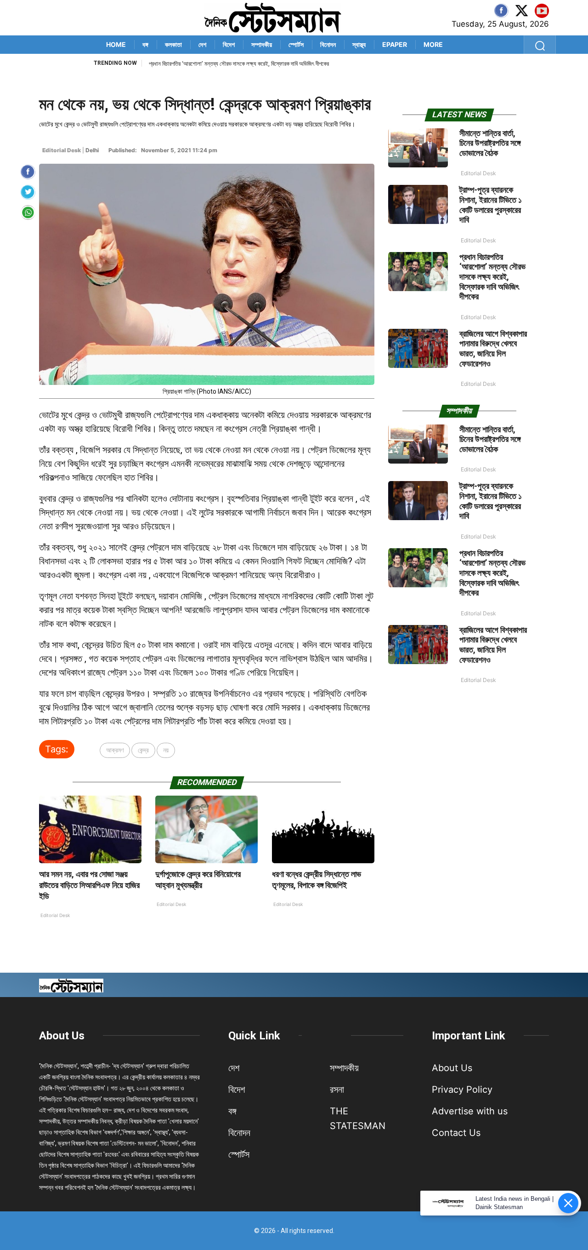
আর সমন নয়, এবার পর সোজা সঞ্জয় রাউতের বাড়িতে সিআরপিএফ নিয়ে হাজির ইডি (89, 885)
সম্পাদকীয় (261, 44)
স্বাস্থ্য (359, 44)
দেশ (202, 44)
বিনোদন (328, 44)
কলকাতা (173, 44)
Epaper (394, 44)
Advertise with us (470, 1111)
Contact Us (456, 1132)
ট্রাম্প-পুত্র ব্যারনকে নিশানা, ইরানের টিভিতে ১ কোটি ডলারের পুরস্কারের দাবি (490, 204)
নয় (166, 750)
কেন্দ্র (143, 750)
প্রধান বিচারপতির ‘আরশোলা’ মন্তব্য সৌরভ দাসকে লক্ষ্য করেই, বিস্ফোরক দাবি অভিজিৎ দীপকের (492, 276)
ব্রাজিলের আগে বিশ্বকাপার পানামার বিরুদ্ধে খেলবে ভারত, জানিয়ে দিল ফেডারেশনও (226, 63)
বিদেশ (229, 44)
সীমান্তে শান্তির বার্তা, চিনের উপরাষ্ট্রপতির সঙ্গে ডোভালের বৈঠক (489, 143)
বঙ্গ (145, 44)
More (433, 44)
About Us (62, 1035)
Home (116, 44)
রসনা (337, 1089)
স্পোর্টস (296, 44)
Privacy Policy (462, 1089)
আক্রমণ (115, 750)
